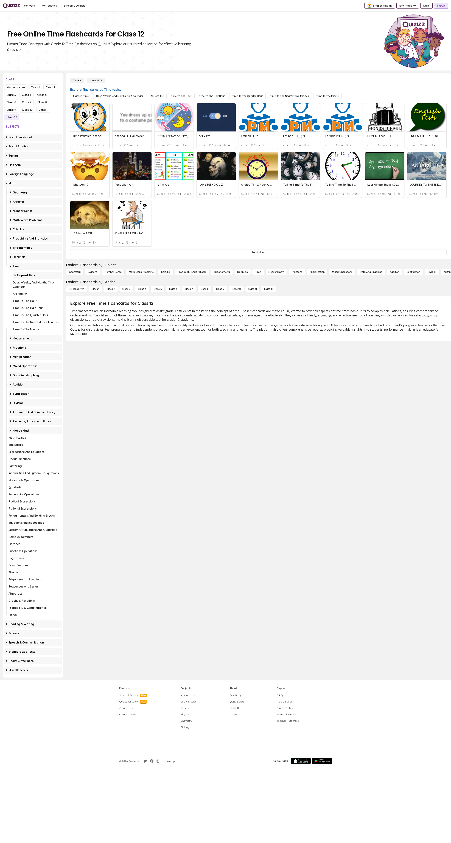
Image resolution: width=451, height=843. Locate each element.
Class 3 (11, 95)
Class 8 (42, 102)
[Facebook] (151, 761)
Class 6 (11, 102)
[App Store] (301, 761)
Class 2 (50, 87)
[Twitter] (145, 761)
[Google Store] (322, 761)
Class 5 (42, 95)
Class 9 (11, 109)
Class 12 (12, 117)
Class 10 (27, 109)
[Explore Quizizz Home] (11, 5)
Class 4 (26, 95)
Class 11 (44, 109)
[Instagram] (157, 761)
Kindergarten (16, 87)
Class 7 (26, 102)
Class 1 (35, 87)
